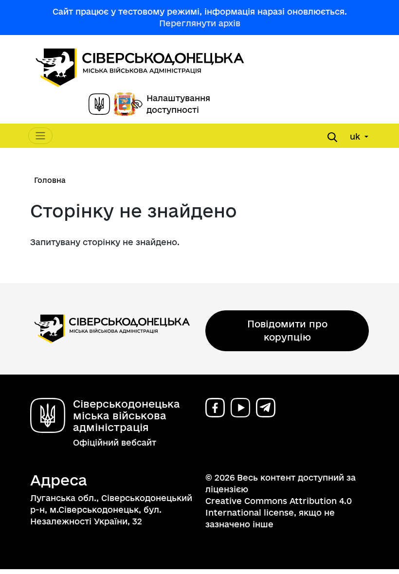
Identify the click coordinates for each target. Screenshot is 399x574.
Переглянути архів (199, 23)
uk (356, 136)
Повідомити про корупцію (287, 330)
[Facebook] (215, 407)
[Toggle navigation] (40, 135)
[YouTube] (240, 407)
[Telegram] (265, 407)
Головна (50, 180)
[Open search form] (332, 137)
